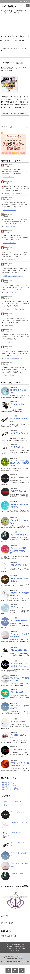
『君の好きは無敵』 (17, 692)
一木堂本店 (20, 958)
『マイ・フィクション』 (9, 210)
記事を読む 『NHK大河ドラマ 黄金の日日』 (15, 113)
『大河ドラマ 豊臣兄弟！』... (11, 226)
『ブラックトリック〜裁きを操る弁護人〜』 (19, 764)
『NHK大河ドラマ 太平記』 (10, 789)
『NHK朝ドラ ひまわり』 (9, 783)
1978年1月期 (4, 69)
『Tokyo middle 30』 (19, 650)
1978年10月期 (6, 67)
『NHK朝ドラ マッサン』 (9, 787)
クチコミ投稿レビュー (6, 70)
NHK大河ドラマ (13, 69)
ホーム (4, 36)
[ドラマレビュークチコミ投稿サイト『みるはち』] (10, 85)
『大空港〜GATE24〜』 (19, 620)
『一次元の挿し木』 (8, 177)
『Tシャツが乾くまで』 (9, 259)
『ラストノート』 (17, 607)
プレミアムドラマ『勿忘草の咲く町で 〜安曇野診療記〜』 (19, 463)
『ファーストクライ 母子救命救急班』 (19, 635)
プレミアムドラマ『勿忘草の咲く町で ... (14, 193)
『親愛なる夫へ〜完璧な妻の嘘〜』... (13, 276)
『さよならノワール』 (18, 721)
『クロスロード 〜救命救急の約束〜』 (19, 706)
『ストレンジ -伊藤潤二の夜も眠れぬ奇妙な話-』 (19, 550)
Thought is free (25, 961)
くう (5, 282)
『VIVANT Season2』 (8, 325)
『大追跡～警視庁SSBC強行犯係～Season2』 (19, 664)
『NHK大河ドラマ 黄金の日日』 (13, 62)
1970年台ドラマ (13, 36)
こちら (13, 936)
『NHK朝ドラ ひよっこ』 (9, 785)
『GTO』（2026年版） (19, 749)
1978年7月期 (14, 67)
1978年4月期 (22, 67)
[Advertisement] (15, 24)
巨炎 (5, 216)
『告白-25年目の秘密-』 (9, 243)
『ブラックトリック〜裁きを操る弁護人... (14, 309)
